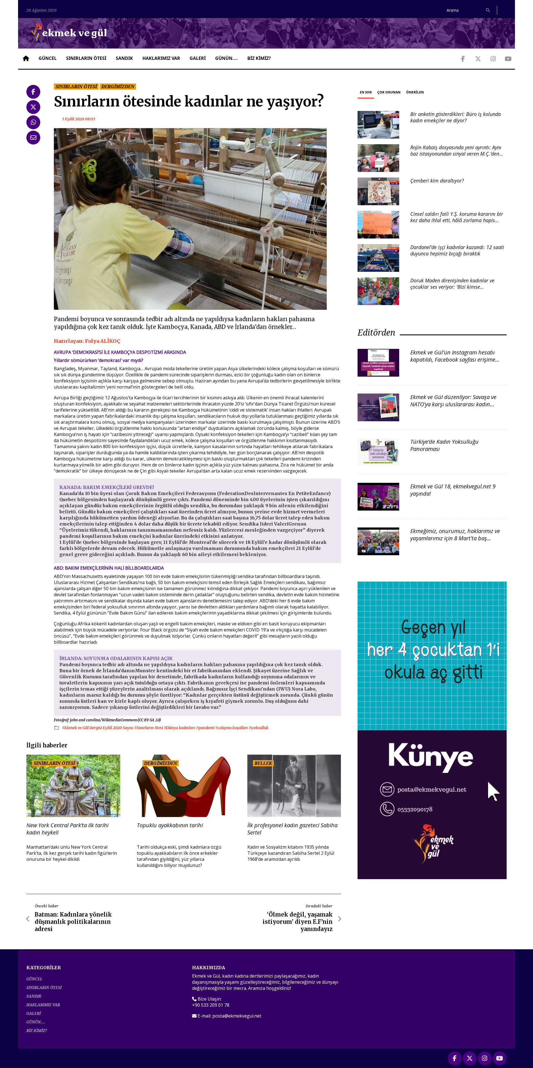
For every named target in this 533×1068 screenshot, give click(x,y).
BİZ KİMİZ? (259, 58)
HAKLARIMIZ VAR (161, 58)
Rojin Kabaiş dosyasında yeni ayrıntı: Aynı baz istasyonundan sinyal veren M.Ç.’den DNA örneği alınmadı (455, 154)
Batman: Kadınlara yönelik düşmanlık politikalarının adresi (73, 921)
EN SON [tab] (366, 92)
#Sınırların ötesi (149, 727)
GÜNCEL (48, 58)
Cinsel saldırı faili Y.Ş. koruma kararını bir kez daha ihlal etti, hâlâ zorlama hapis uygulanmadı (456, 220)
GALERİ (198, 58)
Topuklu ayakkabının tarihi (170, 825)
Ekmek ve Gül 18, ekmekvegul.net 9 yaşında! (453, 490)
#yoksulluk (258, 727)
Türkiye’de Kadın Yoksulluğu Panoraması (444, 445)
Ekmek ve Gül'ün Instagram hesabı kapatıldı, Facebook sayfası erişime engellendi (452, 360)
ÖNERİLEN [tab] (415, 92)
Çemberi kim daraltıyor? (437, 180)
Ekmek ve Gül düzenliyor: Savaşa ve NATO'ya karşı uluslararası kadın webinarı (453, 404)
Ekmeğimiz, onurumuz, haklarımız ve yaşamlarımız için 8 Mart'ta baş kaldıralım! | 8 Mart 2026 (455, 538)
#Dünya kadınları (180, 727)
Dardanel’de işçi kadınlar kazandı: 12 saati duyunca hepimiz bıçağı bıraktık (457, 250)
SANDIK (124, 58)
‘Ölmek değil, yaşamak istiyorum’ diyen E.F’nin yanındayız (298, 921)
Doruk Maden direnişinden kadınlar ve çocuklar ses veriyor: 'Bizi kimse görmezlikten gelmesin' (452, 287)
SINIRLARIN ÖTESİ (86, 58)
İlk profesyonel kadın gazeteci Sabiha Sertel (292, 829)
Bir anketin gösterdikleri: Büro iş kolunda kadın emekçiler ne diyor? (455, 117)
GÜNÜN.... (226, 58)
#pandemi (205, 727)
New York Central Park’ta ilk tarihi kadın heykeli (67, 829)
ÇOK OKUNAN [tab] (389, 92)
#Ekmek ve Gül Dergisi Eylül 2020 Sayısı (98, 727)
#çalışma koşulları (232, 727)
